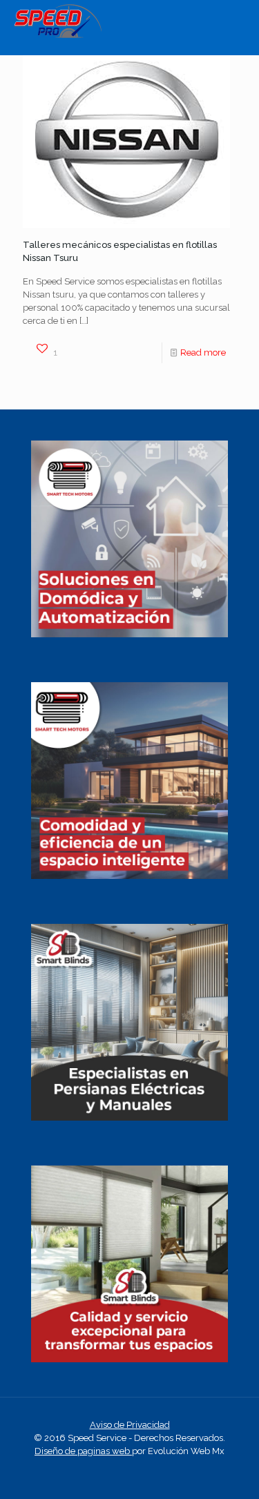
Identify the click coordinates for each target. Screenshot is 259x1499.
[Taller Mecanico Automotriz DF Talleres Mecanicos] (58, 35)
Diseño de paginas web (83, 1451)
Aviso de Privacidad (130, 1425)
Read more (203, 352)
